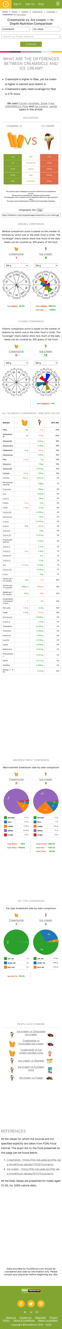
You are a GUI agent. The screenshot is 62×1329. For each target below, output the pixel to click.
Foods (14, 11)
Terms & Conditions (24, 1320)
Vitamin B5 (7, 469)
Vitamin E (6, 546)
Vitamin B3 (7, 569)
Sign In (17, 4)
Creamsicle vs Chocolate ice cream (31, 1042)
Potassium (7, 489)
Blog (41, 4)
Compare (50, 11)
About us (11, 1317)
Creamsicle (37, 11)
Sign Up (29, 4)
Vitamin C (7, 551)
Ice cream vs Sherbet (31, 1060)
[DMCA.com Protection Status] (31, 1292)
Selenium (6, 530)
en (25, 1311)
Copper (6, 521)
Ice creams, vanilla (45, 106)
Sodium (6, 526)
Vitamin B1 (7, 535)
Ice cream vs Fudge (31, 1077)
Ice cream (21, 14)
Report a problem (48, 1320)
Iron (4, 565)
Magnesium (7, 517)
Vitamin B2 (7, 441)
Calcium (6, 473)
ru (31, 1311)
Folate (5, 574)
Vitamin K (6, 622)
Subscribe (40, 1317)
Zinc (4, 494)
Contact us (25, 1317)
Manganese (7, 617)
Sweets (24, 11)
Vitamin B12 (8, 446)
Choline (6, 498)
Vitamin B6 (7, 512)
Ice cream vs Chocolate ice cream (31, 1033)
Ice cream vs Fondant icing (31, 1068)
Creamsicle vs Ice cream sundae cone (31, 1051)
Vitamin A (7, 464)
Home (5, 11)
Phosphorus (8, 455)
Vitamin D (7, 560)
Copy (40, 210)
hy (37, 1311)
